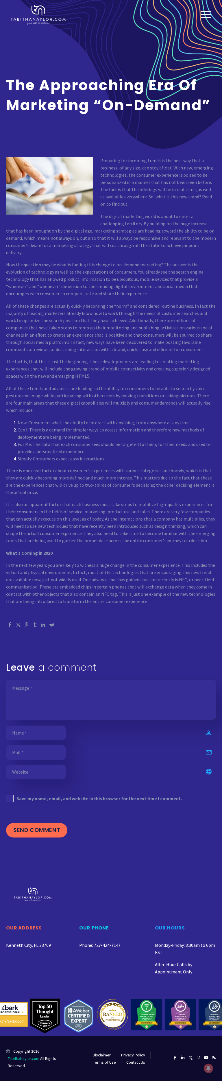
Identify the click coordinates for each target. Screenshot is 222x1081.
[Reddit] (51, 624)
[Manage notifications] (208, 1068)
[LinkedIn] (43, 624)
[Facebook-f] (175, 1058)
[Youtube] (206, 1058)
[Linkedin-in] (183, 1058)
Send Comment (36, 830)
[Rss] (214, 1058)
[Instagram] (198, 1058)
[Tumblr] (35, 624)
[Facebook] (10, 624)
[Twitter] (18, 624)
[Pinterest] (26, 624)
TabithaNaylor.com (23, 1058)
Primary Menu (206, 14)
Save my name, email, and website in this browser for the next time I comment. (99, 798)
